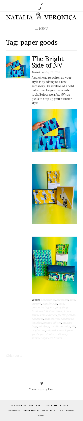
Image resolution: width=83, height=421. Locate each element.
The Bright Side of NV (48, 62)
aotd (72, 299)
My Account (49, 410)
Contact (65, 405)
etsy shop (61, 307)
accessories (48, 299)
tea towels (55, 338)
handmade (67, 318)
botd (61, 303)
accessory (62, 299)
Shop (41, 415)
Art (31, 405)
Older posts (14, 355)
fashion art (38, 311)
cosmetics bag (40, 307)
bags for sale (49, 303)
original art (38, 330)
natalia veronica (60, 326)
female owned (47, 314)
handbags (37, 318)
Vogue (41, 389)
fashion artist (54, 311)
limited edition (52, 322)
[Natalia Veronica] (41, 17)
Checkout (51, 405)
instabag (37, 322)
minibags (43, 326)
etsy (52, 307)
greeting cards (66, 314)
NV (73, 326)
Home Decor (31, 410)
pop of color (47, 334)
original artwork (56, 330)
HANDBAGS (14, 410)
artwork (36, 303)
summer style (40, 338)
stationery (61, 334)
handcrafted (51, 318)
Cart (39, 405)
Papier (70, 410)
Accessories (18, 405)
